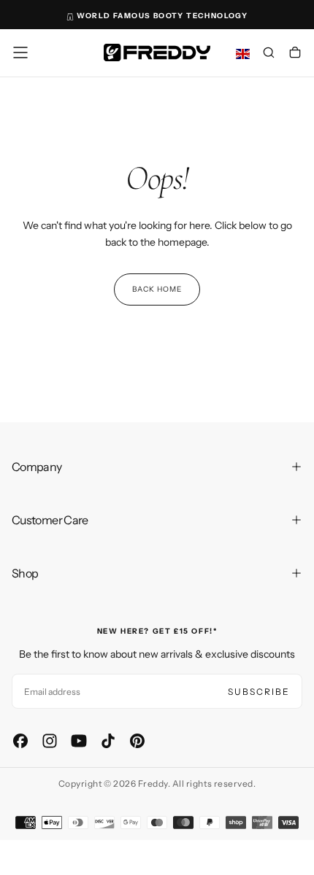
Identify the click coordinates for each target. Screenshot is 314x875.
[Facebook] (20, 741)
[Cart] (295, 54)
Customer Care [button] (50, 520)
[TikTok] (108, 741)
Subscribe (259, 691)
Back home (157, 289)
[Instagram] (49, 741)
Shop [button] (25, 573)
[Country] (243, 54)
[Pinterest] (137, 741)
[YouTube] (79, 741)
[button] (20, 52)
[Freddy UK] (157, 52)
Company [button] (37, 466)
